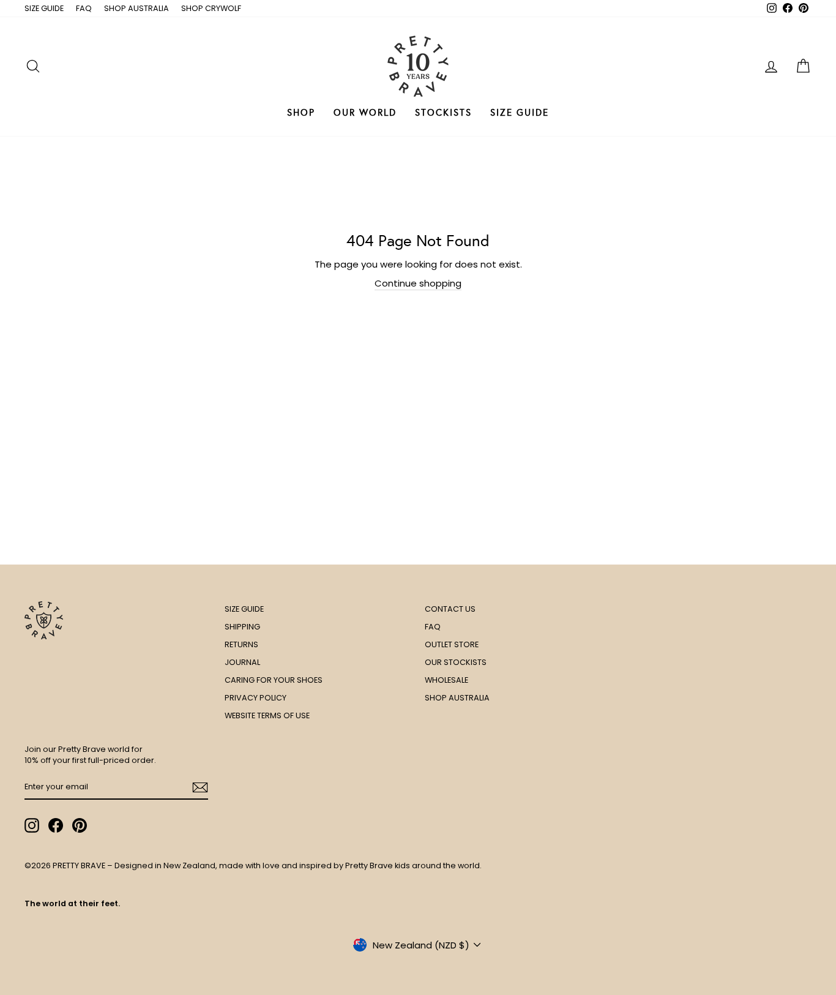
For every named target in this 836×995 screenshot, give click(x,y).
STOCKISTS (443, 112)
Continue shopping (418, 283)
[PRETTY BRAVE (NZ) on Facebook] (55, 825)
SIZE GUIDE (44, 8)
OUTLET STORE (452, 644)
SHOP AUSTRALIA (136, 8)
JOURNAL (242, 662)
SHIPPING (242, 626)
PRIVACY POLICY (255, 698)
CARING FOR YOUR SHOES (274, 680)
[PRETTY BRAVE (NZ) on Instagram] (31, 825)
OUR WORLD (365, 112)
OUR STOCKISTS (456, 662)
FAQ (84, 8)
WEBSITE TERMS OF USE (267, 715)
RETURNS (241, 644)
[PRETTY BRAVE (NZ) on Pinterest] (79, 825)
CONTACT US (450, 609)
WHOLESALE (446, 680)
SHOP (301, 112)
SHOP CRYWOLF (211, 8)
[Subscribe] (200, 787)
